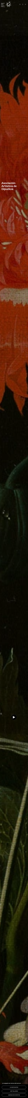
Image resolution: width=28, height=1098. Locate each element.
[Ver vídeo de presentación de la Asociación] (14, 717)
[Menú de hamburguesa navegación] (25, 4)
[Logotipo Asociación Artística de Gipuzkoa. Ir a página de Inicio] (8, 4)
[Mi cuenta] (20, 4)
